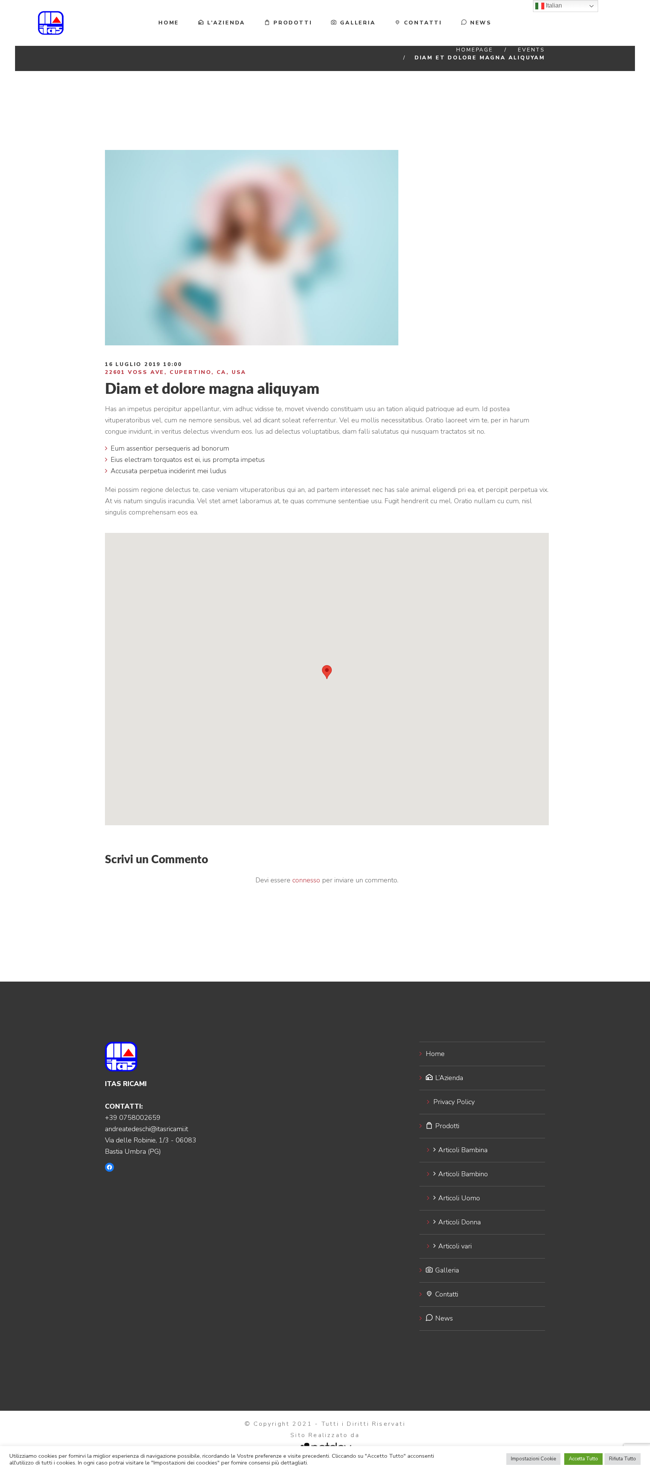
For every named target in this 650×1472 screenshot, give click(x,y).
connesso (306, 880)
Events (531, 49)
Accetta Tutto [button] (583, 1458)
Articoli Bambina (462, 1149)
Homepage (474, 49)
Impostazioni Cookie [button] (533, 1458)
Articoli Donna (459, 1222)
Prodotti (292, 22)
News (481, 22)
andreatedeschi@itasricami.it (146, 1128)
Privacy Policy (454, 1101)
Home (168, 22)
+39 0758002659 (133, 1117)
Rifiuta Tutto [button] (622, 1458)
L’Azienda (226, 22)
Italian (553, 5)
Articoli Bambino (463, 1174)
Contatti (423, 22)
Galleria (357, 22)
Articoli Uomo (459, 1198)
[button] (327, 672)
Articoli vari (455, 1246)
